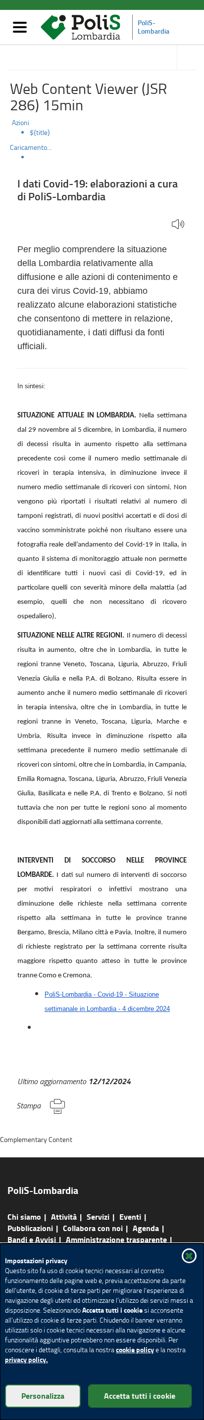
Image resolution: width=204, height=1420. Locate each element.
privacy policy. (26, 1359)
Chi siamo (24, 1216)
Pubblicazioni (30, 1228)
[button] (178, 224)
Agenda (146, 1228)
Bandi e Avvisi (31, 1239)
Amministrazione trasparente (116, 1239)
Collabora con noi (93, 1228)
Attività (64, 1216)
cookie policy (135, 1349)
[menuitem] (112, 132)
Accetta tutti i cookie (139, 1395)
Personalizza (42, 1395)
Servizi (98, 1216)
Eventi (130, 1216)
